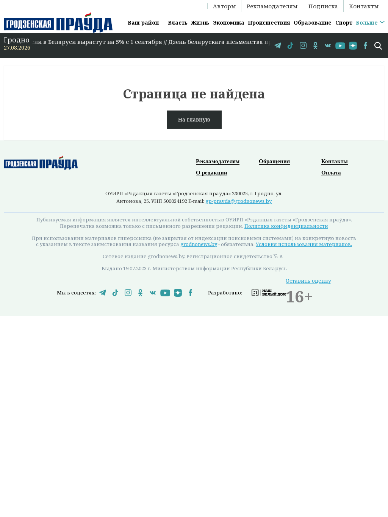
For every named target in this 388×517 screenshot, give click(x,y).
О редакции (211, 173)
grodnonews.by (198, 244)
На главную (194, 119)
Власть (178, 22)
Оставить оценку (308, 280)
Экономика (228, 22)
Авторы (224, 6)
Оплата (331, 173)
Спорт (343, 22)
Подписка (323, 6)
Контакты (364, 6)
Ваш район (143, 22)
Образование (313, 22)
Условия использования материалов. (304, 244)
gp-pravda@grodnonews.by (238, 201)
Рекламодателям (272, 6)
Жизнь (200, 22)
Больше (367, 22)
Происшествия (269, 22)
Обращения (274, 161)
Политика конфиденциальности (286, 226)
